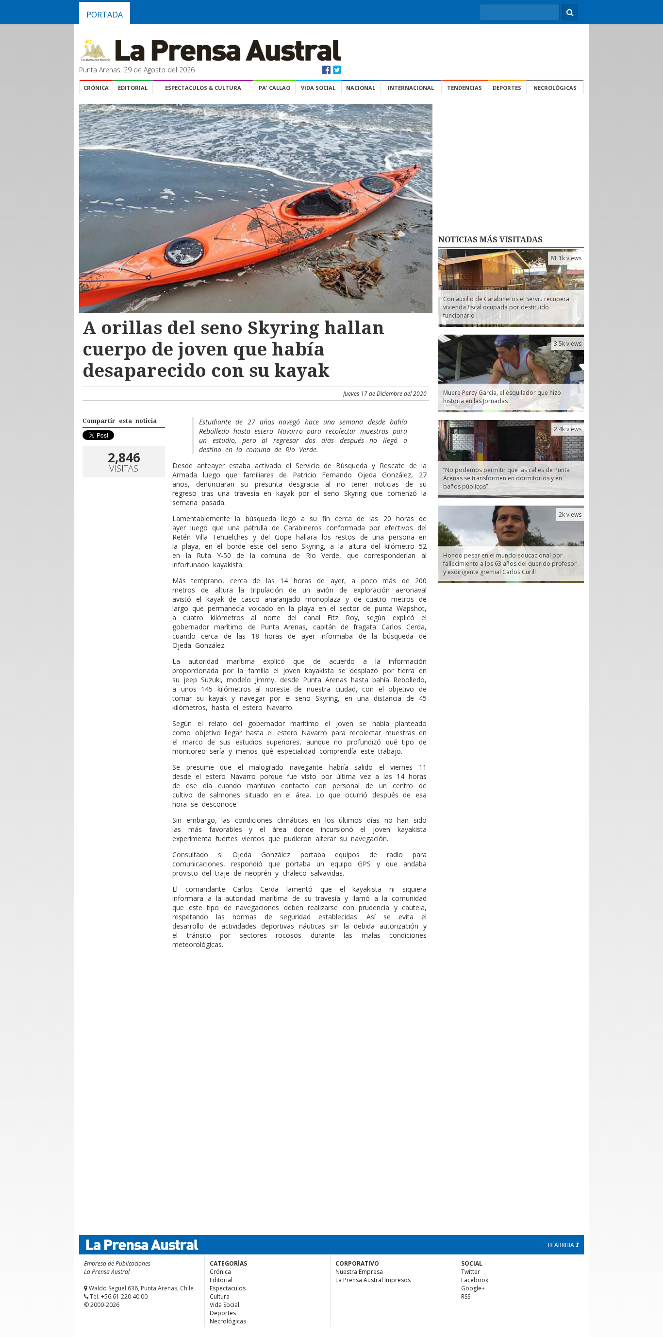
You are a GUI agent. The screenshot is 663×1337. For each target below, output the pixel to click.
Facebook (474, 1280)
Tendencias (464, 87)
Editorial (133, 87)
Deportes (507, 87)
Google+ (473, 1288)
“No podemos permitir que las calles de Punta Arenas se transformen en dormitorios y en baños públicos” (506, 478)
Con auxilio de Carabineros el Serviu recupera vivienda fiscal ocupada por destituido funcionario (506, 307)
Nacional (360, 87)
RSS (465, 1296)
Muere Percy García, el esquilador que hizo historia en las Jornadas (502, 397)
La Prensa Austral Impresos (373, 1280)
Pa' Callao (274, 87)
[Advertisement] (254, 988)
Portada (104, 14)
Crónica (96, 87)
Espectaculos (228, 1288)
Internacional (411, 87)
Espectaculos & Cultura (203, 87)
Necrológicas (555, 87)
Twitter (470, 1272)
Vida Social (318, 87)
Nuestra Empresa (359, 1272)
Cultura (220, 1296)
